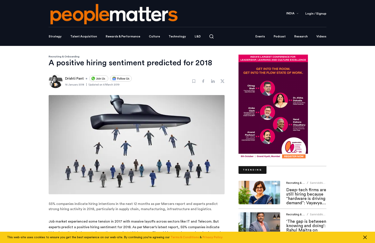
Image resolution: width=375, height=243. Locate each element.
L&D (198, 36)
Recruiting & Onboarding (64, 56)
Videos (321, 36)
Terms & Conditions (185, 237)
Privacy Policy (212, 237)
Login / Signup (315, 13)
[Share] (203, 81)
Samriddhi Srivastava (316, 184)
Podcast (280, 36)
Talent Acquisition (83, 36)
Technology (177, 36)
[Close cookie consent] (365, 237)
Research (301, 36)
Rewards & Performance (123, 36)
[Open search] (211, 36)
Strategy (55, 36)
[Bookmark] (194, 81)
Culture (154, 36)
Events (260, 36)
